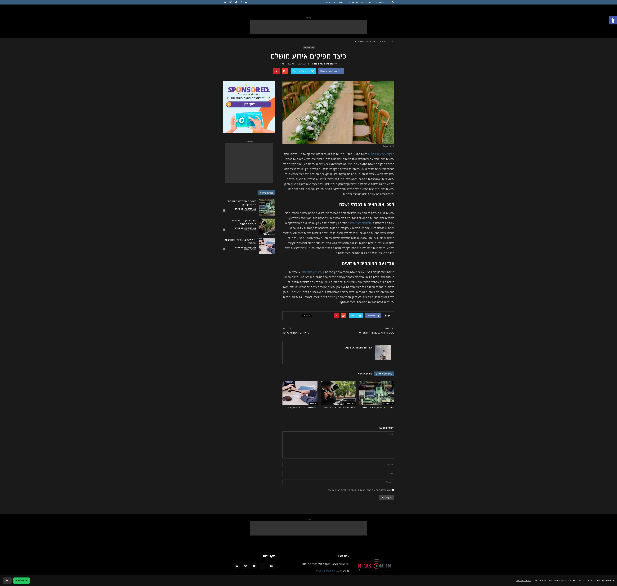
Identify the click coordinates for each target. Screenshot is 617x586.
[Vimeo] (230, 2)
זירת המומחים (309, 47)
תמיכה (328, 2)
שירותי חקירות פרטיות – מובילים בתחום (340, 407)
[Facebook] (241, 2)
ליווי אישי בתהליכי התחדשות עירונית (302, 407)
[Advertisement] (308, 27)
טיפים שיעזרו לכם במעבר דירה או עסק (376, 332)
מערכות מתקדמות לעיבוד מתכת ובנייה (378, 407)
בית (393, 41)
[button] (613, 20)
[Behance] (246, 2)
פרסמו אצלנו (338, 2)
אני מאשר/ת (21, 580)
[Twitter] (235, 2)
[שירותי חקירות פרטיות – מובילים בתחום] (338, 393)
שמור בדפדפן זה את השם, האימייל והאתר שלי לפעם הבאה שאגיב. (359, 490)
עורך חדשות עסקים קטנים (323, 64)
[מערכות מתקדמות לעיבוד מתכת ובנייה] (376, 393)
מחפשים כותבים (352, 2)
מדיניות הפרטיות (523, 580)
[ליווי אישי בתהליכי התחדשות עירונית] (299, 393)
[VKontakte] (225, 2)
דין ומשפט (313, 403)
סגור (7, 580)
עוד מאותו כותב (365, 373)
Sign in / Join (365, 2)
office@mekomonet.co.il (328, 570)
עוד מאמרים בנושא (384, 373)
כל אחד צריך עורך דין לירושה (295, 332)
